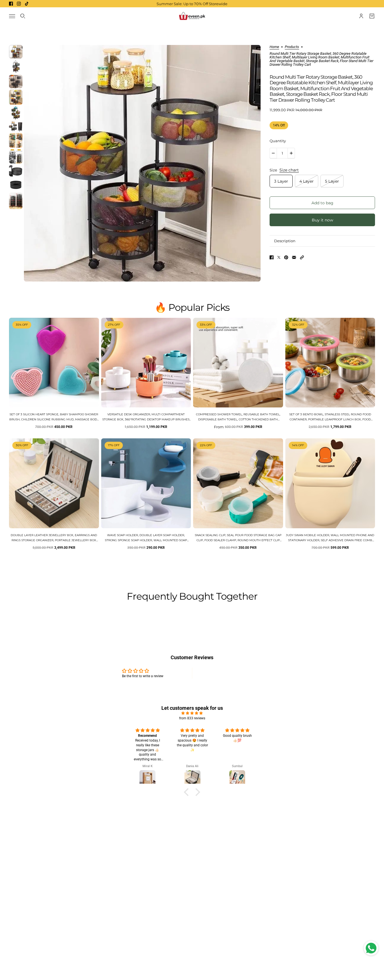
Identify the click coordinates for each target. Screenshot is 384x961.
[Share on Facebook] (271, 257)
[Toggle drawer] (12, 16)
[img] (192, 713)
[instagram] (19, 4)
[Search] (23, 16)
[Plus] (291, 153)
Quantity (278, 141)
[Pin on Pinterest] (286, 257)
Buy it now (322, 219)
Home (274, 47)
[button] (302, 257)
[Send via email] (294, 257)
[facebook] (11, 4)
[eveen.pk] (192, 16)
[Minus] (273, 153)
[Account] (361, 16)
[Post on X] (278, 257)
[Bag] (372, 16)
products (292, 47)
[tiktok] (27, 4)
